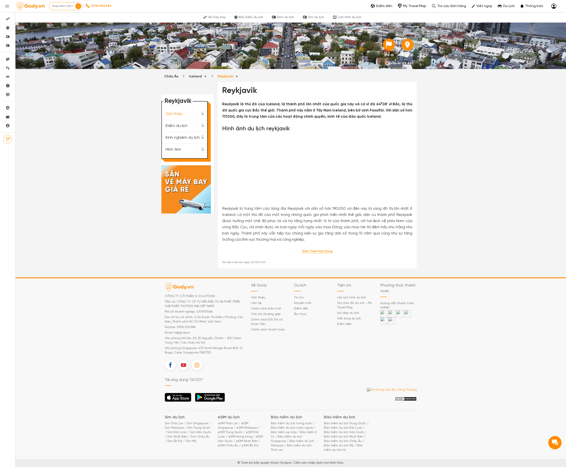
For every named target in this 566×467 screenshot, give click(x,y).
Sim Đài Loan (177, 432)
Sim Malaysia (174, 428)
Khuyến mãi (302, 303)
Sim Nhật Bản (177, 436)
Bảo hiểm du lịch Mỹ (339, 445)
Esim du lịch (285, 17)
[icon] (389, 45)
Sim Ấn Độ (174, 441)
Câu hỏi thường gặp (266, 314)
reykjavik (226, 76)
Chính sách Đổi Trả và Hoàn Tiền (267, 322)
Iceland (196, 76)
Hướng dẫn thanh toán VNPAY (397, 305)
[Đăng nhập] (554, 6)
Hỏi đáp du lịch (348, 313)
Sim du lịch (316, 17)
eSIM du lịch (229, 417)
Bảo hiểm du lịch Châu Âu (343, 441)
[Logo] (30, 6)
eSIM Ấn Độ (250, 445)
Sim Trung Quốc (198, 428)
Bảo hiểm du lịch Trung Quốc (345, 423)
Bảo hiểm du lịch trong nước (291, 423)
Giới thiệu (174, 114)
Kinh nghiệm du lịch (182, 138)
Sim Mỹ (191, 441)
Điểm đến (301, 308)
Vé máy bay (217, 17)
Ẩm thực (300, 314)
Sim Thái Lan (174, 423)
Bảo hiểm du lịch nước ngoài (292, 428)
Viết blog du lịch (349, 318)
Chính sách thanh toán (268, 329)
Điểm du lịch (176, 126)
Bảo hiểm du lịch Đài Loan (343, 428)
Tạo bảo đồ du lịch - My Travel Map (354, 305)
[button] (531, 6)
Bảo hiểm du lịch (251, 17)
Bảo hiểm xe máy (284, 432)
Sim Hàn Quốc (200, 432)
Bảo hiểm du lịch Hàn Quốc (344, 432)
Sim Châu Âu (200, 436)
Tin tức (299, 297)
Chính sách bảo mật (266, 308)
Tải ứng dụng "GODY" (178, 399)
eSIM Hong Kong (240, 436)
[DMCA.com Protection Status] (406, 399)
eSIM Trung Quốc (230, 432)
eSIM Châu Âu (228, 445)
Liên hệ (256, 303)
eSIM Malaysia (246, 428)
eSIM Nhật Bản (247, 441)
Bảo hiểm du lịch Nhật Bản (343, 436)
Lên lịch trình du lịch (351, 297)
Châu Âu (171, 76)
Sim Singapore (197, 423)
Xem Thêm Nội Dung (317, 251)
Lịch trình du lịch (349, 17)
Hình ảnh (173, 150)
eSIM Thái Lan (228, 423)
